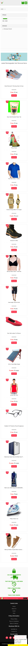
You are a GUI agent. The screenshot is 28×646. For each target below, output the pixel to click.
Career (14, 611)
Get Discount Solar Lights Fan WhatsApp (18, 645)
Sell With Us (14, 629)
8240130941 (17, 643)
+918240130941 (22, 639)
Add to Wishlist (14, 84)
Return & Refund (14, 623)
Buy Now (14, 95)
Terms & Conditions (14, 621)
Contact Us (14, 631)
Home (14, 606)
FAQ (14, 613)
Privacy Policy (14, 619)
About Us (14, 608)
